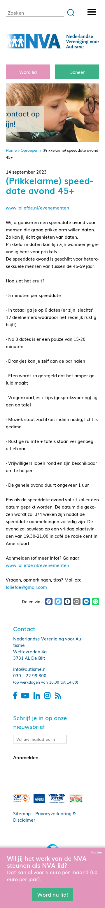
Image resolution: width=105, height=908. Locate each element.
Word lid (28, 72)
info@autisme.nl (30, 669)
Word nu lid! (52, 894)
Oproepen (29, 150)
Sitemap (22, 813)
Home (11, 150)
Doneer (77, 72)
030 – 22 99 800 (29, 675)
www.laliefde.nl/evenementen (37, 207)
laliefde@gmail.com (26, 587)
